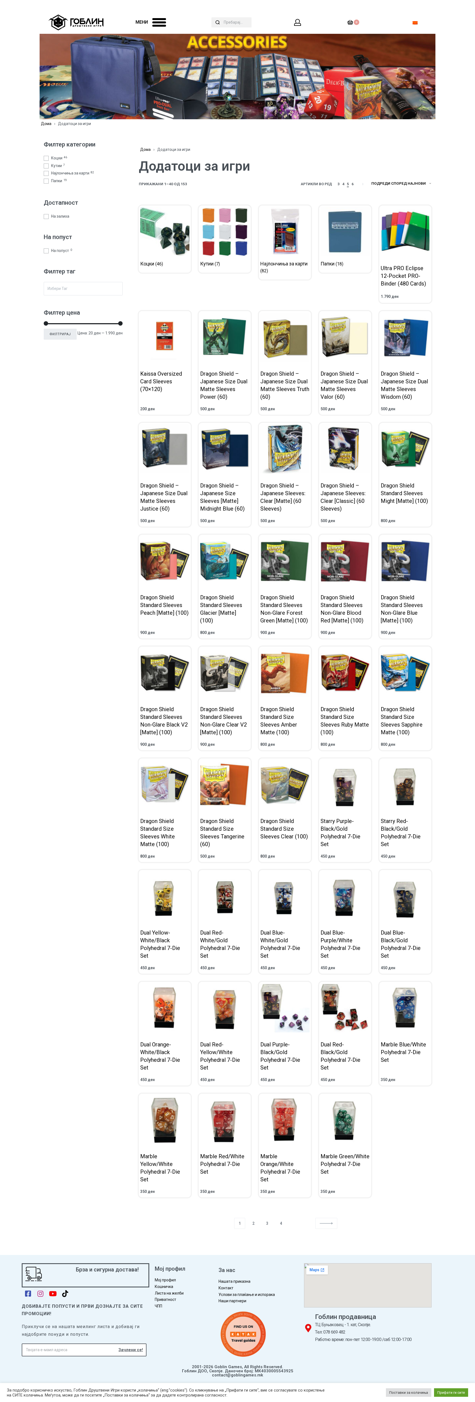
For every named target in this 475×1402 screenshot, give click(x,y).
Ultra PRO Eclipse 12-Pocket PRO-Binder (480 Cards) (403, 276)
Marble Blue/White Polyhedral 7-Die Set (403, 1052)
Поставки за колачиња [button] (408, 1392)
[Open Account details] (298, 22)
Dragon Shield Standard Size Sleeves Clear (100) (284, 828)
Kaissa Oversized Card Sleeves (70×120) (161, 381)
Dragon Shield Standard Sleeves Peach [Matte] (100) (164, 605)
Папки (59, 181)
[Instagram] (40, 1293)
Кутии (58, 166)
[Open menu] (159, 22)
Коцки (59, 158)
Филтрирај (60, 334)
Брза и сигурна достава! (107, 1269)
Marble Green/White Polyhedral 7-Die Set (345, 1164)
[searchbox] (83, 289)
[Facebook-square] (28, 1293)
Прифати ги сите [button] (451, 1392)
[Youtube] (52, 1293)
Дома (46, 123)
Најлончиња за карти (72, 173)
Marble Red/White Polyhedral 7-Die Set (222, 1164)
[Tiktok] (65, 1293)
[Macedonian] (415, 22)
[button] (326, 1223)
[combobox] (83, 288)
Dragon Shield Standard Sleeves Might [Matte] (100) (404, 493)
